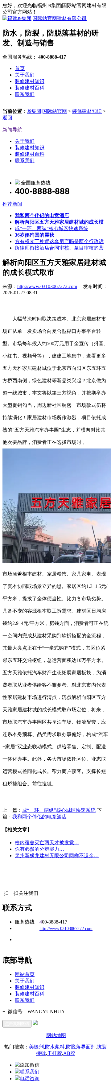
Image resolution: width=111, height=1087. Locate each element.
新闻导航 (12, 129)
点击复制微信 (17, 1023)
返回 (7, 117)
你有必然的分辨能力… (39, 849)
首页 (20, 68)
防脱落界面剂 (81, 1046)
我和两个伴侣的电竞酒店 (39, 816)
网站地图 (56, 1035)
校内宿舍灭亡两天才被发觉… (47, 842)
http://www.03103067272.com (47, 286)
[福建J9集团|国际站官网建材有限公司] (44, 18)
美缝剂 (36, 1046)
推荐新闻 (12, 204)
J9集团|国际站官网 (47, 111)
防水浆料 (55, 1046)
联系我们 (25, 94)
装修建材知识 (29, 81)
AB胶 (69, 1053)
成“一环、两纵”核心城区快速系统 (51, 228)
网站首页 (25, 974)
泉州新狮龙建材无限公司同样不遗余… (57, 855)
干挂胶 (54, 1053)
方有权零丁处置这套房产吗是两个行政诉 (59, 241)
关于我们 (25, 74)
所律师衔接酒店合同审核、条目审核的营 (59, 247)
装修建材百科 (29, 87)
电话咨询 (29, 1078)
